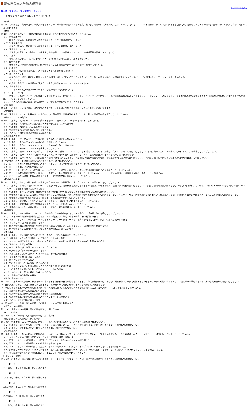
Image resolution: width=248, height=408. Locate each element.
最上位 (4, 11)
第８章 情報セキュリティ (32, 11)
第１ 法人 (13, 11)
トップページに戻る (239, 8)
